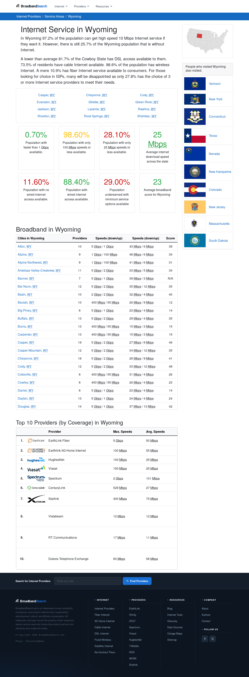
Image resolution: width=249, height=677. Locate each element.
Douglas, (27, 406)
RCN (131, 652)
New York (215, 99)
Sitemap (172, 639)
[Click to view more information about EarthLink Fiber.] (36, 440)
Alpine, (25, 254)
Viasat (132, 633)
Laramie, (97, 109)
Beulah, (26, 302)
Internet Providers (105, 608)
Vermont (214, 83)
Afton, (25, 246)
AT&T (132, 621)
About (205, 608)
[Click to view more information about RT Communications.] (36, 537)
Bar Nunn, (28, 286)
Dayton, (26, 398)
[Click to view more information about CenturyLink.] (36, 488)
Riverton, (47, 116)
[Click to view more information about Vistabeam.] (36, 516)
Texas (213, 135)
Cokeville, (27, 374)
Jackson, (47, 109)
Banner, (26, 278)
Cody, (147, 95)
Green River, (147, 102)
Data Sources (175, 627)
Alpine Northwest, (33, 262)
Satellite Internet (104, 646)
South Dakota (218, 240)
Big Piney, (28, 310)
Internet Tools (175, 615)
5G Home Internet (105, 621)
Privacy (19, 640)
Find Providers (139, 581)
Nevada (214, 153)
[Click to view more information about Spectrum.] (36, 478)
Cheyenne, (96, 95)
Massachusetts (219, 223)
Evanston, (46, 102)
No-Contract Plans (105, 652)
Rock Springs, (96, 116)
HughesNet (135, 639)
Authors (206, 615)
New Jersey (217, 207)
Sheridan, (147, 116)
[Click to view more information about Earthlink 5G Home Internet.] (36, 450)
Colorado (215, 189)
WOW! (133, 658)
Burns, (25, 326)
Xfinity (132, 615)
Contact (206, 621)
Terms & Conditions (35, 640)
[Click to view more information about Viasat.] (36, 468)
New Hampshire (220, 171)
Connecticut (217, 116)
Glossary (172, 621)
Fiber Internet (102, 615)
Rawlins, (147, 109)
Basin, (25, 294)
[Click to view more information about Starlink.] (36, 498)
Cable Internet (102, 627)
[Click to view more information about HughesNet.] (36, 459)
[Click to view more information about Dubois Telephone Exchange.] (36, 559)
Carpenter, (28, 334)
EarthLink (134, 608)
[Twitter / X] (213, 639)
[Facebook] (205, 639)
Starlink (133, 664)
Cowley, (26, 382)
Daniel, (25, 390)
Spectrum (134, 627)
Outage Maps (174, 633)
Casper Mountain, (33, 350)
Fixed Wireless (103, 639)
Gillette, (97, 102)
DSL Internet (102, 633)
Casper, (46, 95)
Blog (169, 608)
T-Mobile (134, 646)
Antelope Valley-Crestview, (39, 270)
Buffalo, (26, 318)
